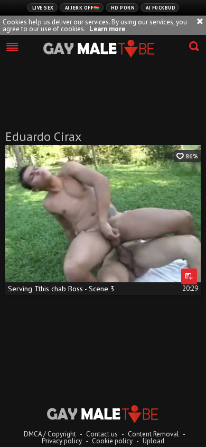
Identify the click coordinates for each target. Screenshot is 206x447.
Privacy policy (62, 440)
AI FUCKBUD (160, 8)
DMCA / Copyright (50, 434)
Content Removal (153, 434)
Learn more (107, 28)
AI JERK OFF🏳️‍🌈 (82, 8)
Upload (153, 440)
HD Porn (123, 8)
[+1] (12, 47)
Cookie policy (112, 440)
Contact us (102, 434)
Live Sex (43, 8)
